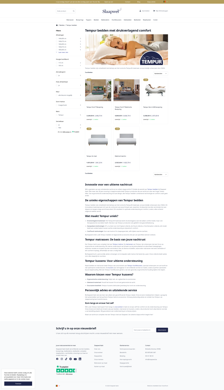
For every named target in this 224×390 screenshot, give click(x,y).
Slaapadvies (98, 356)
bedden (155, 189)
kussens (110, 268)
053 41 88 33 (149, 356)
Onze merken (98, 359)
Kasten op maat (99, 366)
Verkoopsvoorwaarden (127, 349)
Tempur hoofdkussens (134, 266)
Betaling (122, 356)
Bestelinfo (123, 352)
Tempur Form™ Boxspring (95, 107)
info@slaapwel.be (151, 359)
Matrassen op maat (100, 363)
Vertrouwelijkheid (126, 366)
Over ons (97, 349)
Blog (138, 2)
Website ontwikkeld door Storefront (157, 386)
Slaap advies (151, 2)
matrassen (129, 244)
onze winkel (118, 307)
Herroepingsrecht (126, 359)
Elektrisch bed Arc (120, 156)
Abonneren (162, 330)
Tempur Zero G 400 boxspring (152, 107)
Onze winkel (98, 352)
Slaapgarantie (124, 363)
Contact (127, 2)
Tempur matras (118, 244)
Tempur (150, 189)
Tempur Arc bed (92, 156)
